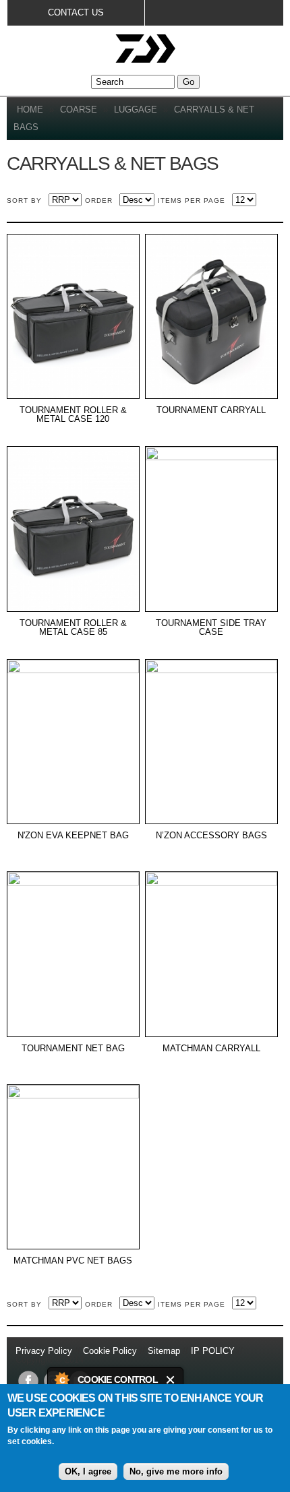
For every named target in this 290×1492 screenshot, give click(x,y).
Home (30, 109)
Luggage (135, 109)
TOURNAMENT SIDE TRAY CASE (211, 628)
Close (171, 1379)
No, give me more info (176, 1471)
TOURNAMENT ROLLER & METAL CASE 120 (73, 415)
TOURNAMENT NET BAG (73, 1048)
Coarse (78, 109)
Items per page (191, 200)
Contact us (76, 12)
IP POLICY (213, 1351)
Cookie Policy (110, 1351)
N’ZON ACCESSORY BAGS (211, 835)
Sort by (24, 200)
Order (99, 200)
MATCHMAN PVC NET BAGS (72, 1261)
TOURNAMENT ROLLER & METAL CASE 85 (73, 628)
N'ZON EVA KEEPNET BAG (73, 835)
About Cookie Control (61, 1379)
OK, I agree (88, 1471)
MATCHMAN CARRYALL (211, 1048)
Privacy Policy (45, 1351)
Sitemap (164, 1351)
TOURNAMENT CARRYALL (211, 410)
